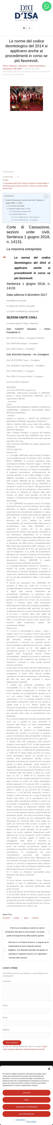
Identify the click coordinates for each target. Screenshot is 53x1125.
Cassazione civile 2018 (12, 69)
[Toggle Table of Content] (45, 196)
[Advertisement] (26, 140)
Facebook (6, 918)
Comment (7, 981)
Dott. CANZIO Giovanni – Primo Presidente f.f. (28, 217)
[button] (49, 1069)
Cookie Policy (20, 1120)
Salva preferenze (26, 1114)
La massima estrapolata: (17, 206)
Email (5, 1018)
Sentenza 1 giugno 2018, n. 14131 (19, 208)
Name (5, 1005)
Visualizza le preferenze (26, 1107)
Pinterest (35, 918)
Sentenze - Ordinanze (18, 66)
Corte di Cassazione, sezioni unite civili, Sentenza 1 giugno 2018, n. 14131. (25, 201)
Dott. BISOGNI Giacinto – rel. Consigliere (26, 220)
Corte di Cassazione (37, 66)
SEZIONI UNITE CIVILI (19, 214)
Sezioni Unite (7, 188)
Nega (26, 1100)
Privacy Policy (31, 1122)
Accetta (26, 1093)
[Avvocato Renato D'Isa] (26, 12)
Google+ (17, 918)
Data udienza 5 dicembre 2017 (22, 211)
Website (6, 1030)
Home (5, 66)
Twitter (26, 918)
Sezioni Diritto (43, 186)
